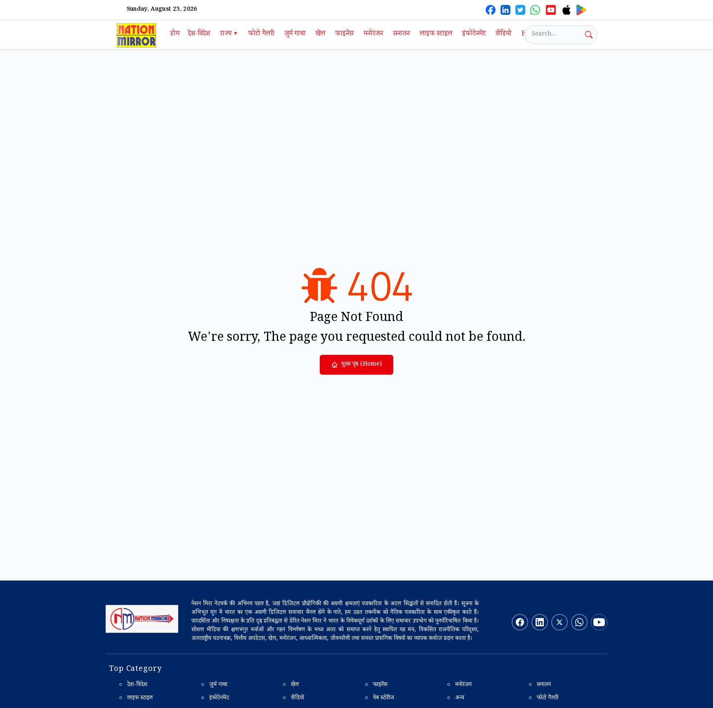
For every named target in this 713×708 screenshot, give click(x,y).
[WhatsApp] (535, 10)
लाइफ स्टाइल (436, 34)
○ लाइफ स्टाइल (136, 698)
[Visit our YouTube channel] (599, 622)
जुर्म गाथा (295, 34)
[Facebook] (491, 10)
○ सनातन (540, 685)
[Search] (589, 34)
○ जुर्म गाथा (214, 685)
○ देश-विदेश (133, 685)
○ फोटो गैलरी (543, 698)
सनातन (401, 34)
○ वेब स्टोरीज (379, 698)
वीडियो (504, 34)
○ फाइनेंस (376, 685)
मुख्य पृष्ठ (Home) (361, 364)
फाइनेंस (344, 34)
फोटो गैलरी (261, 34)
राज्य (229, 34)
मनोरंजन (373, 34)
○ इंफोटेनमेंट (215, 698)
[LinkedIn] (505, 10)
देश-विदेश (199, 34)
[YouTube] (551, 10)
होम (174, 34)
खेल (320, 34)
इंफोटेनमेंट (474, 34)
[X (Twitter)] (520, 10)
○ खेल (291, 685)
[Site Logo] (142, 619)
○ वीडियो (293, 698)
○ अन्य (455, 698)
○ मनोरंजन (459, 685)
